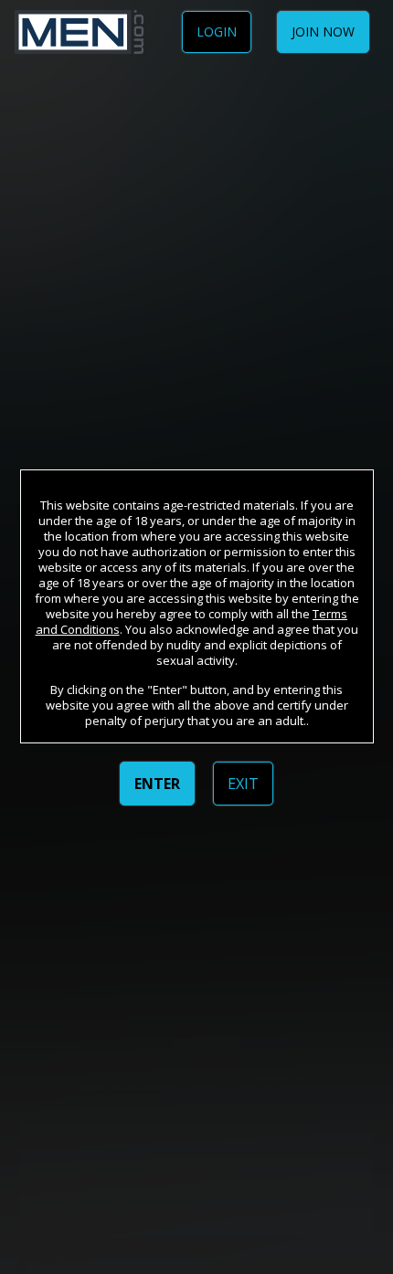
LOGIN (216, 31)
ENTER (157, 784)
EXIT (243, 784)
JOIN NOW (323, 31)
